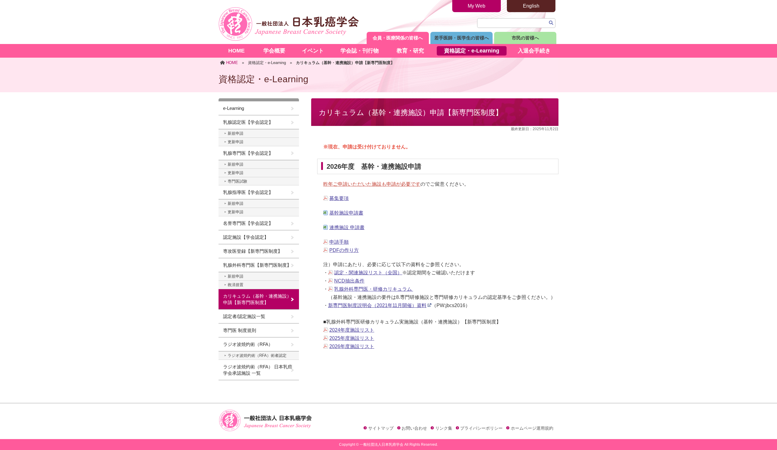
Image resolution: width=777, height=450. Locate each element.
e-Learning (233, 108)
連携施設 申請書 (347, 227)
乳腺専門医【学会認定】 (248, 153)
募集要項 (339, 198)
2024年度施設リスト (351, 330)
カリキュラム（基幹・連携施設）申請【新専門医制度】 (257, 299)
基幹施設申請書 (346, 212)
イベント (313, 51)
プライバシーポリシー (481, 428)
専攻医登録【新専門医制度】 (252, 251)
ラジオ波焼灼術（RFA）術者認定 (257, 355)
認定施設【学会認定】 (246, 237)
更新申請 (235, 142)
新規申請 (235, 133)
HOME (236, 51)
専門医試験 (237, 181)
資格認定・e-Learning (471, 51)
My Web (476, 5)
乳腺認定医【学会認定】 (248, 122)
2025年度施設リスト (351, 338)
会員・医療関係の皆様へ (398, 37)
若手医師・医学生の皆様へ (461, 37)
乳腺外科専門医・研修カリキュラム (373, 289)
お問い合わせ (414, 428)
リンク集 (443, 428)
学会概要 (274, 51)
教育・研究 (410, 51)
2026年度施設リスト (351, 346)
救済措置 (235, 285)
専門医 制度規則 (239, 330)
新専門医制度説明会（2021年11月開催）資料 (377, 305)
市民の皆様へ (525, 37)
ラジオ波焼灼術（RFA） (248, 344)
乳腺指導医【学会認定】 (248, 192)
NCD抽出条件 (349, 280)
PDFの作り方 (344, 250)
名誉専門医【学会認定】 (248, 223)
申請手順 (339, 242)
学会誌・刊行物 (360, 51)
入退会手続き (534, 51)
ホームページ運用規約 (532, 428)
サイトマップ (381, 428)
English (531, 5)
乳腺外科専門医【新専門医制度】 (257, 265)
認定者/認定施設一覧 (244, 316)
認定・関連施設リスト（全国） (368, 272)
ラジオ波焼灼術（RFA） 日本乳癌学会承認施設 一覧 (257, 370)
